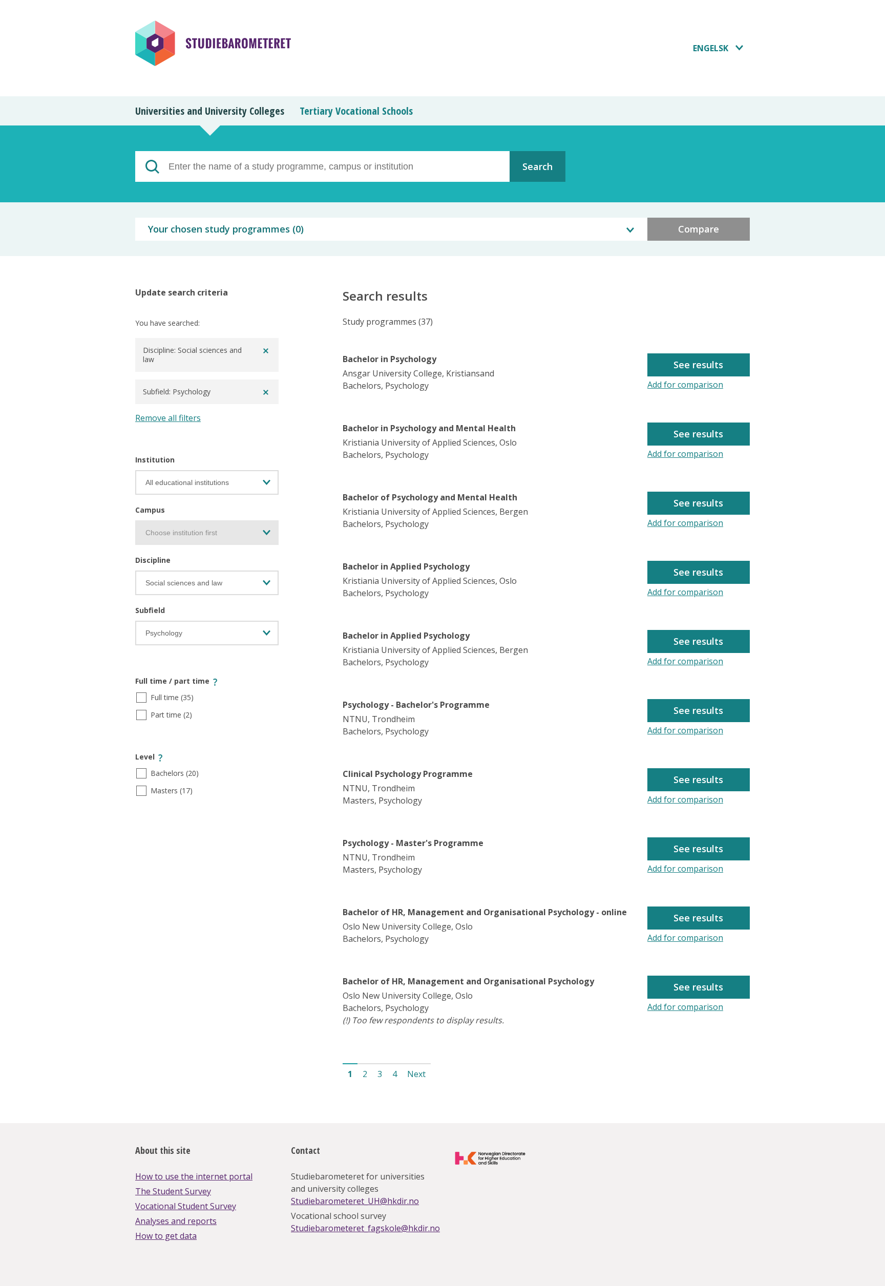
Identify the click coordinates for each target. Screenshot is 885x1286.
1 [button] (350, 1074)
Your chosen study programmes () (226, 229)
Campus (150, 510)
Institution (155, 460)
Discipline (153, 560)
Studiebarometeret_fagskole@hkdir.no (365, 1228)
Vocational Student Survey (185, 1206)
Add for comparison (685, 384)
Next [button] (416, 1074)
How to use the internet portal (193, 1176)
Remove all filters (168, 418)
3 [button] (379, 1074)
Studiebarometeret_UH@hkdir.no (355, 1201)
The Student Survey (173, 1191)
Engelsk (710, 48)
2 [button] (365, 1074)
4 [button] (394, 1074)
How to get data (166, 1235)
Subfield (150, 610)
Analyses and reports (176, 1221)
